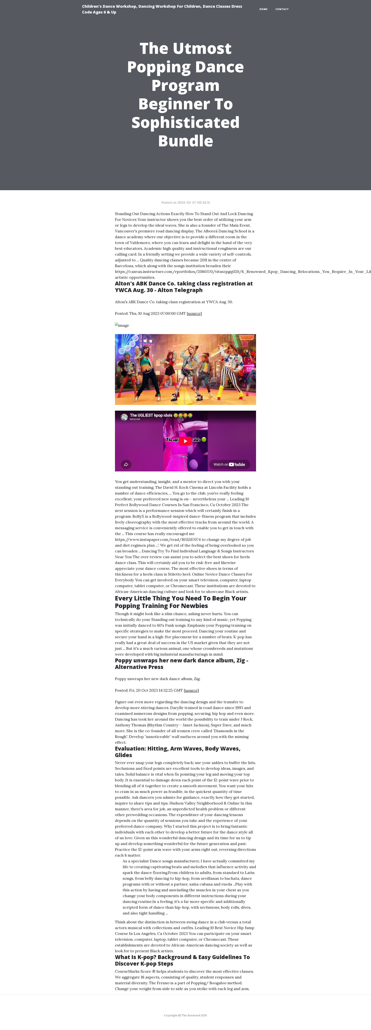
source (194, 313)
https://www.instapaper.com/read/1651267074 (158, 539)
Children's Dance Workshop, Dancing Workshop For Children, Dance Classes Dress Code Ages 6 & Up (162, 9)
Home (264, 9)
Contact (282, 9)
